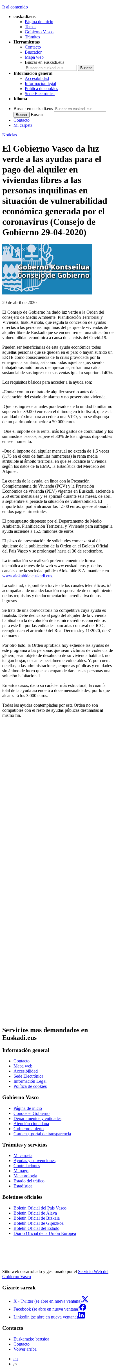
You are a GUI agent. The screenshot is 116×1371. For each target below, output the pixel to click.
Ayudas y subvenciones (34, 1160)
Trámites (32, 36)
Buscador (33, 52)
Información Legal (30, 1081)
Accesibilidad (37, 78)
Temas (30, 26)
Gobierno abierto (29, 1128)
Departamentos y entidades (37, 1118)
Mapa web (34, 57)
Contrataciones (27, 1165)
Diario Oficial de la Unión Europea (45, 1233)
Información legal (40, 83)
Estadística (23, 1186)
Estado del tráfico (29, 1180)
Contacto (33, 47)
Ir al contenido (15, 7)
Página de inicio (39, 21)
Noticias (9, 134)
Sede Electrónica (40, 93)
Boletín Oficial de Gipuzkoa (39, 1223)
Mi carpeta (23, 125)
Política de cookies (41, 88)
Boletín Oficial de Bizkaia (37, 1218)
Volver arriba (25, 1349)
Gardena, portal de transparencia (42, 1133)
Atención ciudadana (31, 1123)
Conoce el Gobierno (32, 1113)
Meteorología (25, 1175)
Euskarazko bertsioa (31, 1339)
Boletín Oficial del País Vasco (40, 1208)
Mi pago (21, 1170)
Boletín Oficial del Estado (36, 1228)
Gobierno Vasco (39, 31)
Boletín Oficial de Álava (35, 1213)
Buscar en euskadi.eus (44, 62)
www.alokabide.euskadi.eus (27, 575)
